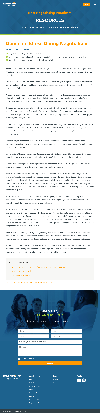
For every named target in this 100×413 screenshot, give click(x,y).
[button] (94, 4)
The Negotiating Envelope (22, 275)
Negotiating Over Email (21, 271)
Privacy (55, 379)
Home (31, 379)
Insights (32, 383)
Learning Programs (35, 386)
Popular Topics (34, 399)
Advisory (32, 389)
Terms (55, 383)
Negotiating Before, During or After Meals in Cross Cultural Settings (39, 267)
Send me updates (27, 359)
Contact (32, 396)
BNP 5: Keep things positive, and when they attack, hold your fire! (29, 282)
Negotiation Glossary (36, 403)
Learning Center (34, 393)
